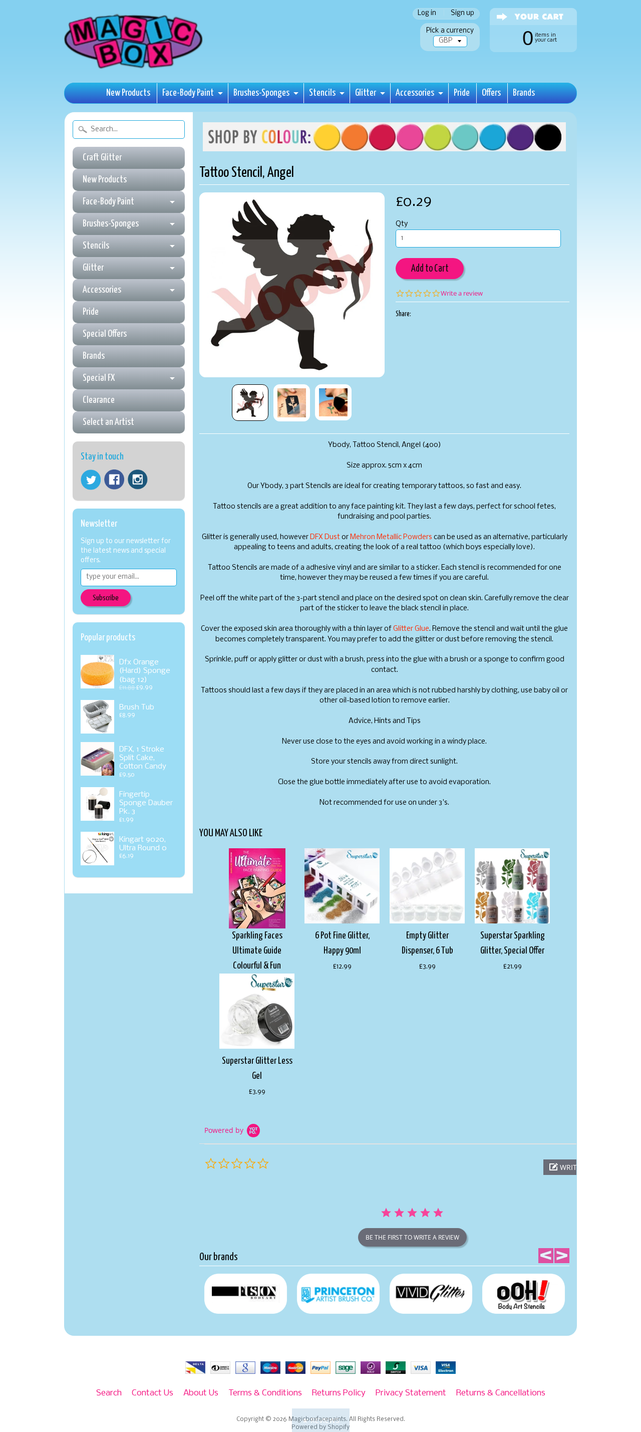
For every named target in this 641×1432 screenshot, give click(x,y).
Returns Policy (339, 1393)
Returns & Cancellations (500, 1393)
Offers (491, 93)
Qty (402, 224)
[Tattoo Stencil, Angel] (250, 402)
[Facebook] (114, 479)
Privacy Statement (411, 1393)
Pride (462, 93)
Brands (524, 93)
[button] (321, 1420)
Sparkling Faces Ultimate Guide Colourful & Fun (257, 951)
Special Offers (105, 334)
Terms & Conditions (265, 1393)
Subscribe (106, 598)
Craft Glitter (102, 157)
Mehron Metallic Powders (391, 537)
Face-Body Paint (188, 93)
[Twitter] (91, 479)
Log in (427, 14)
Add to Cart (430, 269)
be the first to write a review (412, 1237)
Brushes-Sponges (261, 93)
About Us (200, 1393)
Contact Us (152, 1393)
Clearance (99, 400)
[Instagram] (138, 479)
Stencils (322, 93)
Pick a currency (450, 31)
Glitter (365, 93)
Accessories (415, 93)
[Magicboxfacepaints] (134, 68)
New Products (128, 93)
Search (109, 1393)
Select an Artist (108, 422)
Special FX (99, 378)
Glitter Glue (411, 629)
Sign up (462, 14)
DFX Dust (325, 537)
